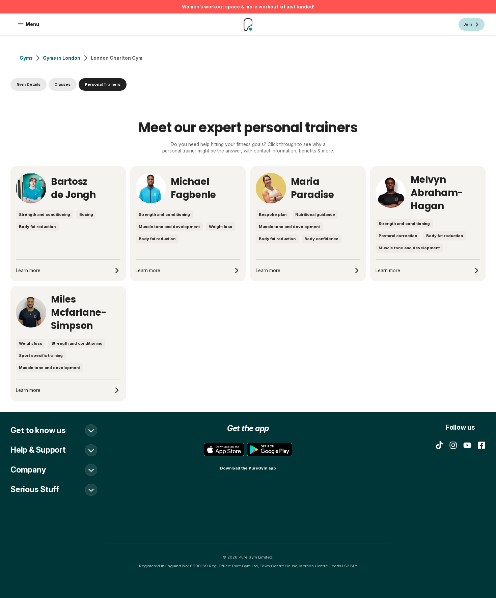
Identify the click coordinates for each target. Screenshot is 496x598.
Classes (62, 84)
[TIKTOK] (439, 445)
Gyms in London (61, 58)
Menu (32, 24)
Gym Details (28, 84)
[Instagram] (453, 445)
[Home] (248, 25)
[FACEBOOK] (481, 445)
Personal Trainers (102, 84)
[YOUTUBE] (467, 445)
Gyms (26, 58)
